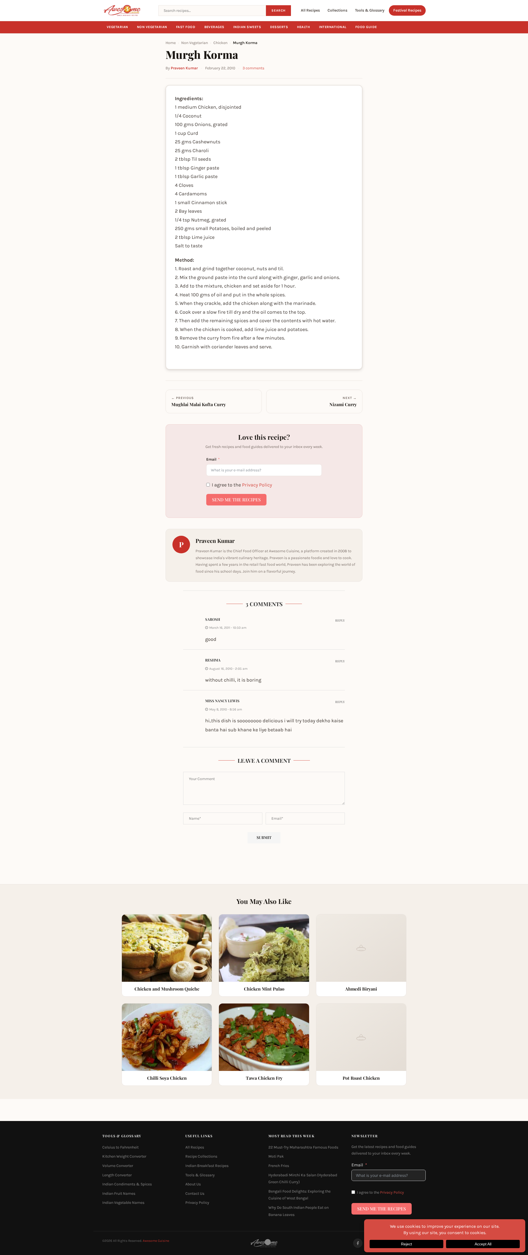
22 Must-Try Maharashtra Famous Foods (303, 1147)
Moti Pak (276, 1156)
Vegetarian (117, 27)
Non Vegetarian (152, 27)
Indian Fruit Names (118, 1193)
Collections (337, 10)
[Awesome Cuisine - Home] (127, 10)
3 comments (253, 68)
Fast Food (186, 27)
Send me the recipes (236, 499)
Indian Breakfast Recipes (207, 1165)
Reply (340, 620)
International (333, 27)
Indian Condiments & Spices (127, 1184)
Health (303, 27)
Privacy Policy (257, 485)
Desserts (279, 27)
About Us (193, 1184)
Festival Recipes (407, 10)
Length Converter (117, 1175)
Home (171, 42)
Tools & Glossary (369, 10)
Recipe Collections (201, 1156)
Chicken (220, 42)
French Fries (278, 1165)
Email (211, 459)
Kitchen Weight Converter (124, 1156)
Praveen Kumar (184, 68)
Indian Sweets (247, 27)
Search (278, 10)
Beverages (214, 27)
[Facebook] (357, 1243)
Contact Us (194, 1193)
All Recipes (310, 10)
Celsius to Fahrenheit (120, 1147)
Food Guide (366, 27)
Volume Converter (117, 1165)
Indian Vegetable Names (123, 1203)
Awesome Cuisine (156, 1241)
